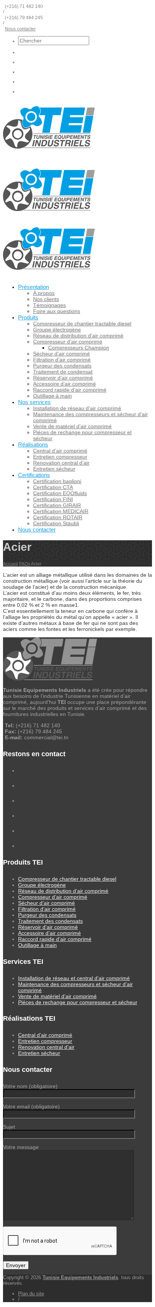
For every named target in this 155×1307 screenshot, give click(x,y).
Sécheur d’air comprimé (61, 354)
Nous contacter (20, 29)
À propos (44, 293)
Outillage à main (52, 396)
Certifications (34, 475)
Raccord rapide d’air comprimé (69, 390)
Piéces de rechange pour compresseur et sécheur (77, 1002)
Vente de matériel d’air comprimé (72, 426)
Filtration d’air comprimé (62, 360)
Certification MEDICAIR (60, 511)
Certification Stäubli (56, 523)
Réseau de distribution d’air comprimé (78, 336)
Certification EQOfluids (60, 493)
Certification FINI (53, 499)
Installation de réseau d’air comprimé (77, 408)
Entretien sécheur (54, 469)
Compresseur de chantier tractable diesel (82, 324)
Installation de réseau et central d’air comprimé (74, 978)
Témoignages (49, 305)
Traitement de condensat (63, 372)
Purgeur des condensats (62, 366)
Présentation (33, 287)
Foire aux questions (56, 311)
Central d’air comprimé (60, 451)
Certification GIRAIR (57, 505)
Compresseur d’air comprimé (67, 342)
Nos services (34, 402)
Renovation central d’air (61, 463)
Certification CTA (53, 487)
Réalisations (33, 444)
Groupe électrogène (57, 330)
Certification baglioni (57, 481)
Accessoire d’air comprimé (64, 384)
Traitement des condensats (50, 921)
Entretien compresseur (60, 457)
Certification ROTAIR (57, 517)
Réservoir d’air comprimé (63, 378)
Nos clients (46, 299)
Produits (28, 317)
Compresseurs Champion (78, 348)
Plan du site (31, 1293)
